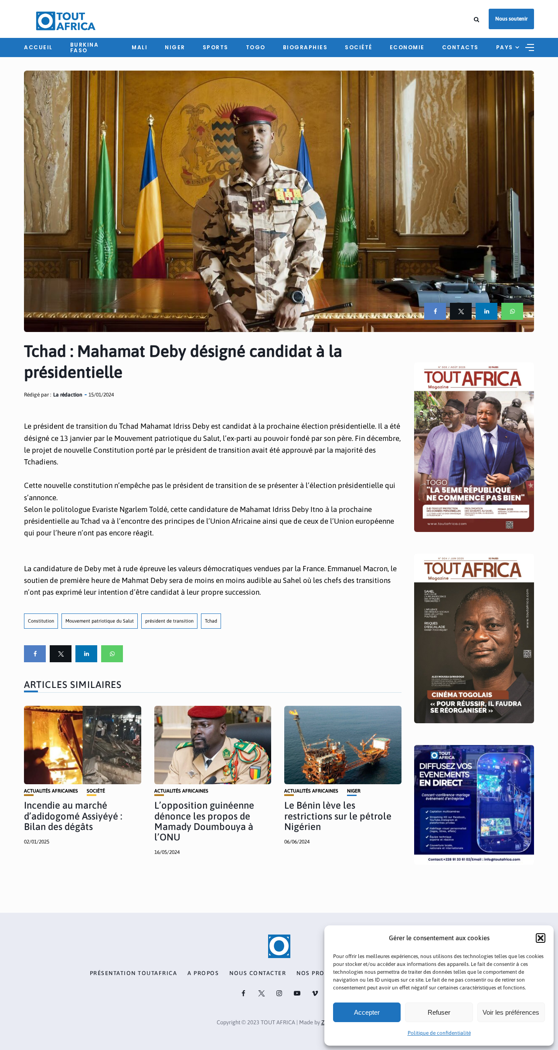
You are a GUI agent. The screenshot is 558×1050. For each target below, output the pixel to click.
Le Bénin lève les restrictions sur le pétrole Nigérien (337, 815)
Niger (175, 47)
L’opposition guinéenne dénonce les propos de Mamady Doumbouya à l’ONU (204, 821)
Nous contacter (257, 973)
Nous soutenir (511, 19)
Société (358, 47)
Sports (215, 47)
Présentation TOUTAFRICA (133, 973)
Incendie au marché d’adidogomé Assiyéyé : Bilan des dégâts (73, 815)
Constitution (41, 620)
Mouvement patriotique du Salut (99, 620)
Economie (407, 47)
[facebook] (435, 311)
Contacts (460, 47)
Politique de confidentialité (439, 1033)
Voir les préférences (511, 1012)
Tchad (211, 620)
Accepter (367, 1012)
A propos (203, 973)
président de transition (169, 620)
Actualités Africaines (51, 791)
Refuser (439, 1012)
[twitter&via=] (461, 311)
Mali (139, 47)
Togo (255, 47)
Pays (504, 47)
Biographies (305, 47)
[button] (540, 938)
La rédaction (67, 395)
